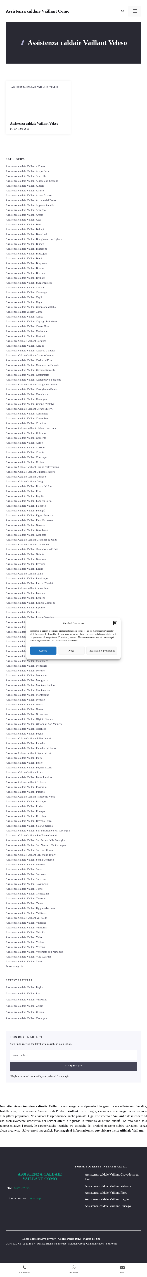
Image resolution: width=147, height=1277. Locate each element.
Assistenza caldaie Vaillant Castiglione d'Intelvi (32, 389)
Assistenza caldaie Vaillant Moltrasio (26, 675)
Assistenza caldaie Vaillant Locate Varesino (30, 617)
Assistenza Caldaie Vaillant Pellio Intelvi (28, 738)
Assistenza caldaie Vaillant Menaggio (26, 665)
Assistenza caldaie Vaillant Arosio (24, 214)
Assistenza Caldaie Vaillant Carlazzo (26, 340)
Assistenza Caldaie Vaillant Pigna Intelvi (28, 753)
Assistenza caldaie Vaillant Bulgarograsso (29, 282)
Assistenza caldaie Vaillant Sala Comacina (29, 825)
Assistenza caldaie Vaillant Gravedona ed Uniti (32, 549)
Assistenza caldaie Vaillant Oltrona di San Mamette (34, 723)
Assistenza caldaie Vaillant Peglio (24, 733)
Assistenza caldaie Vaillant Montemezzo (28, 690)
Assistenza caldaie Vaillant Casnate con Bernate (32, 365)
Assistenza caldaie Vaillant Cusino (25, 462)
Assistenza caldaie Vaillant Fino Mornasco (29, 520)
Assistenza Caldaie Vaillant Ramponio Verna (30, 796)
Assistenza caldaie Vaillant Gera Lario (27, 530)
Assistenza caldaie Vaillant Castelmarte (27, 374)
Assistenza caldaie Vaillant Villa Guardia (28, 956)
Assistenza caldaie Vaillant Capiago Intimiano (31, 321)
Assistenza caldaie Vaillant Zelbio (24, 961)
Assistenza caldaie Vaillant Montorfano (27, 694)
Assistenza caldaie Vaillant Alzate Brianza (29, 195)
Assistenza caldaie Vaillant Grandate (26, 534)
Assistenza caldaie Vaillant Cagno (24, 302)
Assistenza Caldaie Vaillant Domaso (26, 476)
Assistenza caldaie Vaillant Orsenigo (26, 728)
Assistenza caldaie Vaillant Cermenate (27, 413)
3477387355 (21, 1188)
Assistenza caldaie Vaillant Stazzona (26, 879)
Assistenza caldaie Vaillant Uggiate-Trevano (30, 908)
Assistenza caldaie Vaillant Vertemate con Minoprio (34, 951)
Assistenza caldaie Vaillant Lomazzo (26, 622)
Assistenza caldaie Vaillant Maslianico (27, 660)
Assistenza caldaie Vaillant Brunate (25, 277)
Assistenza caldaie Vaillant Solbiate (25, 864)
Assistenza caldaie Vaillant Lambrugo (27, 578)
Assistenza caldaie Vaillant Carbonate (27, 331)
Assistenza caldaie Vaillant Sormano (26, 874)
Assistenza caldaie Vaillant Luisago (25, 631)
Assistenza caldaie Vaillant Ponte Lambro (29, 777)
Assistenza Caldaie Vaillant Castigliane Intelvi (31, 384)
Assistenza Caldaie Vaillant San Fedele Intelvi (31, 835)
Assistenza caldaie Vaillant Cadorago (26, 292)
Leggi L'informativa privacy (39, 1238)
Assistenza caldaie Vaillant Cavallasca (27, 394)
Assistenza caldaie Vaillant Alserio (25, 190)
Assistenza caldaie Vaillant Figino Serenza (29, 515)
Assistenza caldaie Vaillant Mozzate (26, 699)
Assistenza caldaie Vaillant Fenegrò (25, 510)
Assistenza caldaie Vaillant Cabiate (25, 287)
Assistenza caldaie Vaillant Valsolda (26, 932)
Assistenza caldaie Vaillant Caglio (24, 297)
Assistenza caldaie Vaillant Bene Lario (27, 234)
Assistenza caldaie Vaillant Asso (23, 219)
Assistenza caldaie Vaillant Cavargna (26, 399)
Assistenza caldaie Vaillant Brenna (25, 268)
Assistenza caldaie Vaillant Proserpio (26, 786)
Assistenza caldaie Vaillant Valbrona (26, 922)
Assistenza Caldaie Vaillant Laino (24, 573)
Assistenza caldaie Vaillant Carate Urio (27, 326)
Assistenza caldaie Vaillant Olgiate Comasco (30, 719)
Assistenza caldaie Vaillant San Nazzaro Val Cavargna (36, 845)
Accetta (43, 650)
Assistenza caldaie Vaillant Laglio (24, 568)
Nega (71, 650)
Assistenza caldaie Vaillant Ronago (25, 811)
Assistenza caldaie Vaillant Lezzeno (26, 597)
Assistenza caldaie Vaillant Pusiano (25, 791)
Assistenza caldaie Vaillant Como (38, 11)
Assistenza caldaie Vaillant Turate (24, 903)
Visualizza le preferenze (101, 650)
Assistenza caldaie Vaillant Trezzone (26, 898)
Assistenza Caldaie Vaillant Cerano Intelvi (29, 408)
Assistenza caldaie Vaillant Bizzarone (26, 248)
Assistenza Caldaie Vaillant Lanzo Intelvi (28, 588)
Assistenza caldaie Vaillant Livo (23, 612)
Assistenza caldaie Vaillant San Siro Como (29, 850)
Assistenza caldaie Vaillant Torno (24, 888)
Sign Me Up (73, 1066)
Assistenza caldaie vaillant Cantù (24, 311)
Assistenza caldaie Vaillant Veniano (25, 942)
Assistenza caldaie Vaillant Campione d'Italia (31, 306)
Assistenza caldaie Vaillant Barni (24, 224)
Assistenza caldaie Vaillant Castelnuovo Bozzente (33, 379)
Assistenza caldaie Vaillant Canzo (24, 316)
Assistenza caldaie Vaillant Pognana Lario (29, 767)
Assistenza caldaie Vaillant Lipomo (25, 607)
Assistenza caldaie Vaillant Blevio (24, 258)
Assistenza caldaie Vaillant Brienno (25, 273)
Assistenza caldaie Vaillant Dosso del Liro (29, 486)
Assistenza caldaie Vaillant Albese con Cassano (32, 180)
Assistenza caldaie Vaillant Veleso (35, 87)
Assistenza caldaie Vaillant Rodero (25, 806)
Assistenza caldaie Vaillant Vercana (25, 946)
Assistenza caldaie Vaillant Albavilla (26, 176)
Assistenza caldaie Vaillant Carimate (26, 336)
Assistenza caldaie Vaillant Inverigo (26, 563)
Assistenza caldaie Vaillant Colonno (26, 433)
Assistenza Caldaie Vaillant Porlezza (26, 782)
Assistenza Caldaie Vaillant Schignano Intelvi (31, 854)
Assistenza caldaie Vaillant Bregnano (26, 263)
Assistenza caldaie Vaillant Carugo (25, 345)
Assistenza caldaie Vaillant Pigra (24, 757)
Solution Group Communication (86, 1243)
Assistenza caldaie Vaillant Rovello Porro (29, 820)
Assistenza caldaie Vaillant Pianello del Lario (31, 748)
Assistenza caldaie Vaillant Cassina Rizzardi (30, 370)
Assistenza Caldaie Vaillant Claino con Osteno (31, 428)
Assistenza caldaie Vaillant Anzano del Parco (31, 200)
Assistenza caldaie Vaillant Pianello (25, 743)
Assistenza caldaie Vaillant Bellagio (25, 229)
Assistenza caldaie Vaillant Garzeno (26, 525)
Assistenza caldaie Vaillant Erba (23, 491)
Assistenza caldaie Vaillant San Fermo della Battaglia (35, 840)
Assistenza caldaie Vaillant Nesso (24, 709)
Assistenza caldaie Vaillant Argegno (26, 209)
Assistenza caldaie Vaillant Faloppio (26, 505)
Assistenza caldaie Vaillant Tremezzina (27, 893)
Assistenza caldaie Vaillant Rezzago (26, 801)
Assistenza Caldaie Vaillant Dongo (25, 481)
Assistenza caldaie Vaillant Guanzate (26, 559)
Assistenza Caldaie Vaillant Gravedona (27, 544)
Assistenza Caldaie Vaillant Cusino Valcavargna (32, 466)
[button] (115, 623)
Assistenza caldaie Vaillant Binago (25, 243)
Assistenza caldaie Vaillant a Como (25, 166)
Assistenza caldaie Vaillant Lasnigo (25, 593)
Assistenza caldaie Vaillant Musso (24, 704)
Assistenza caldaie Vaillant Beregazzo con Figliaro (34, 239)
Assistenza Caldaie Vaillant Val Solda (26, 917)
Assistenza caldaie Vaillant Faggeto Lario (29, 500)
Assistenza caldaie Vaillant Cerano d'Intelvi (30, 403)
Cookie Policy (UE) (69, 1238)
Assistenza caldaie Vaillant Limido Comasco (30, 602)
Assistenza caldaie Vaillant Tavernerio (27, 883)
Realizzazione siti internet (51, 1243)
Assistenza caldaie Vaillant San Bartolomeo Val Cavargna (38, 830)
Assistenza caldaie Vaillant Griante (25, 554)
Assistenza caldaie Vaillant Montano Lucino (30, 685)
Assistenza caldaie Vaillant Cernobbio (27, 418)
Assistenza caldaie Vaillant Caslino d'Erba (29, 360)
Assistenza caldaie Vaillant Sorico (24, 869)
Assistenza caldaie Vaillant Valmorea (26, 927)
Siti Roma (111, 1243)
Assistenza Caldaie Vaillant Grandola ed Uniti (31, 539)
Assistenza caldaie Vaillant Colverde (26, 437)
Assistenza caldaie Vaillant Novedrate (27, 714)
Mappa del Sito (92, 1238)
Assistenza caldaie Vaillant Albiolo (25, 185)
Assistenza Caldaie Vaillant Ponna (25, 772)
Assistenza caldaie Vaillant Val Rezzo (26, 913)
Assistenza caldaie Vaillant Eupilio (25, 496)
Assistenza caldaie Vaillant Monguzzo (27, 680)
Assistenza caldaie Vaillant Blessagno (27, 253)
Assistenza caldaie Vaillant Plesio (24, 762)
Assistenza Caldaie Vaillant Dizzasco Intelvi (30, 471)
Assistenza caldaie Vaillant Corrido (25, 447)
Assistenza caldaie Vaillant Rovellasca (27, 816)
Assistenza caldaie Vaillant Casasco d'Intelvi (30, 350)
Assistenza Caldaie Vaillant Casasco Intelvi (30, 355)
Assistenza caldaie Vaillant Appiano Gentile (30, 205)
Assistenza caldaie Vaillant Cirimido (26, 423)
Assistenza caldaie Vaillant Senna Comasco (30, 859)
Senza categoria (14, 966)
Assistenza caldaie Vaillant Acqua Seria (27, 171)
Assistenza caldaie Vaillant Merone (25, 670)
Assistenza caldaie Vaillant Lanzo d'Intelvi (29, 583)
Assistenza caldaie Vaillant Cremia (25, 452)
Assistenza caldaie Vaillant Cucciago (26, 457)
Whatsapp (35, 1198)
